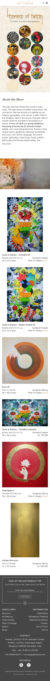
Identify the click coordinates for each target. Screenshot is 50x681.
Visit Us (44, 630)
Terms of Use (32, 674)
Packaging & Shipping (38, 616)
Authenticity (42, 613)
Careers (44, 623)
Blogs (4, 630)
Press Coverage (9, 623)
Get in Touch (42, 626)
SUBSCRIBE (25, 597)
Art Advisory (7, 616)
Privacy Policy (18, 674)
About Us (6, 613)
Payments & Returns (38, 620)
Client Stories (8, 620)
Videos (5, 626)
